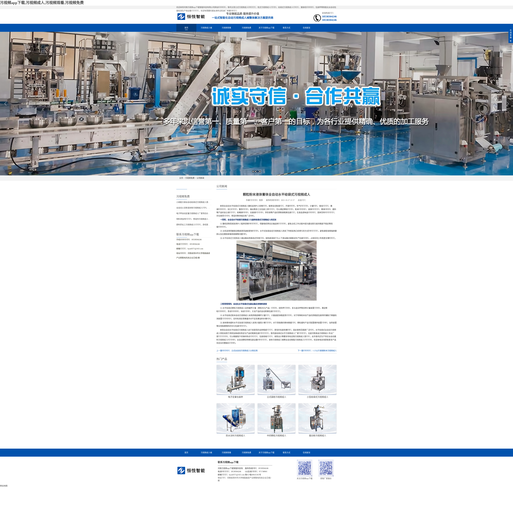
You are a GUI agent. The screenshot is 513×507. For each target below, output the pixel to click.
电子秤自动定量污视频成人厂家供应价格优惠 (195, 213)
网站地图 (3, 486)
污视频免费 (246, 28)
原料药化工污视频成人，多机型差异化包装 (196, 225)
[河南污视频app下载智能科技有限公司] (191, 16)
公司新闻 (200, 178)
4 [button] (259, 171)
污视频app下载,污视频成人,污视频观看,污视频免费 (42, 3)
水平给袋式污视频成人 (232, 238)
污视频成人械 (206, 28)
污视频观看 (226, 28)
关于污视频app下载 (266, 28)
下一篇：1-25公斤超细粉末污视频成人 (317, 351)
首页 (186, 28)
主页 (181, 178)
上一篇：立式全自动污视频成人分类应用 (237, 351)
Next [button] (507, 103)
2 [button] (255, 171)
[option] (256, 103)
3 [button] (257, 171)
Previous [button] (5, 103)
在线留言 (306, 28)
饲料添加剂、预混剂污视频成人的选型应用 (196, 219)
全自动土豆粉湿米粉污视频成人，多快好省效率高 (198, 208)
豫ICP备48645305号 (253, 475)
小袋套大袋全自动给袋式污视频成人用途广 (194, 202)
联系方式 (286, 28)
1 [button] (253, 171)
